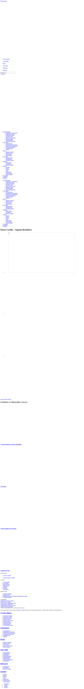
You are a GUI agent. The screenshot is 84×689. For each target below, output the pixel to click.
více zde (18, 610)
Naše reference (9, 162)
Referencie (4, 664)
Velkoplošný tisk (9, 157)
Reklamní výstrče (9, 138)
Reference (5, 161)
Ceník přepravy (9, 173)
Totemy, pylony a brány (11, 137)
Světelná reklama (6, 131)
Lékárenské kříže (9, 140)
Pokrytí (7, 169)
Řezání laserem (9, 155)
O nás (7, 170)
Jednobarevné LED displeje (11, 144)
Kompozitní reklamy (10, 135)
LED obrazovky (9, 143)
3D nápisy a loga (9, 136)
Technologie (8, 163)
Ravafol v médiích (9, 165)
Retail (4, 150)
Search (2, 72)
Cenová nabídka (9, 174)
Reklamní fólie (9, 159)
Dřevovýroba (8, 154)
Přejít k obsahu (4, 1)
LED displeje (6, 142)
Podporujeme (8, 172)
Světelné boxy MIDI (10, 134)
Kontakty (8, 167)
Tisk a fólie (5, 156)
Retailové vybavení (10, 152)
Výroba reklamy (6, 613)
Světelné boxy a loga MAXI (12, 133)
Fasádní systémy (9, 153)
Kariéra (7, 168)
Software (8, 149)
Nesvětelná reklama (10, 160)
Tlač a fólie (4, 650)
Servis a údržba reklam (10, 141)
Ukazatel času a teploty (10, 147)
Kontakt (4, 166)
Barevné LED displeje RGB (12, 146)
